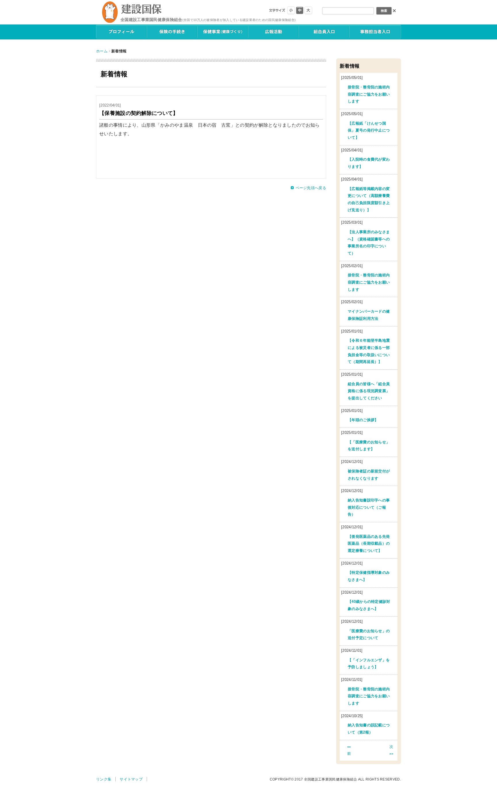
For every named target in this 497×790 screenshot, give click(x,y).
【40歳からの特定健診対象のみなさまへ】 (369, 605)
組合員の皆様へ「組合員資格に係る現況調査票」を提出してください (369, 391)
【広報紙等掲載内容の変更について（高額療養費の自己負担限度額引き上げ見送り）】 (369, 199)
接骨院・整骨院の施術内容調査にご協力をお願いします (369, 94)
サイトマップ (131, 779)
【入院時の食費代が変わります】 (369, 163)
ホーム (102, 51)
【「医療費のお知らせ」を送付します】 (369, 445)
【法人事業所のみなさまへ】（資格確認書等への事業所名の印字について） (369, 242)
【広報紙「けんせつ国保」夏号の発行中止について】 (369, 130)
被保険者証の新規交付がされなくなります (369, 475)
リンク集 (103, 779)
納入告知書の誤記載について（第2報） (369, 728)
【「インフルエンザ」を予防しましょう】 (369, 663)
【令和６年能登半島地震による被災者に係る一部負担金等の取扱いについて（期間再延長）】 (369, 351)
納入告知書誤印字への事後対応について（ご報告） (369, 507)
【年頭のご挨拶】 (363, 420)
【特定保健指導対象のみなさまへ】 (369, 576)
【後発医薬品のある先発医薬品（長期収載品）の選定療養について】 (369, 543)
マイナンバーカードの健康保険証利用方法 (369, 315)
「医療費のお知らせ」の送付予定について (369, 634)
